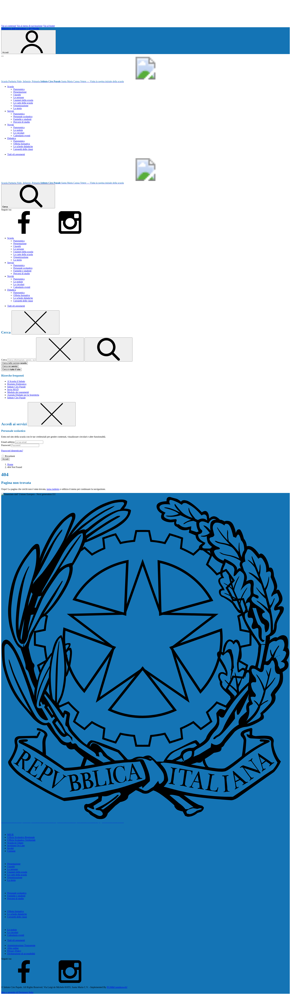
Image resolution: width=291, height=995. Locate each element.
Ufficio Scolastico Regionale (21, 837)
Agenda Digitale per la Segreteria (23, 395)
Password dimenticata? (12, 450)
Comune (11, 851)
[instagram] (70, 233)
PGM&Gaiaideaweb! (117, 987)
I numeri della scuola (23, 100)
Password (5, 445)
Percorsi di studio (21, 122)
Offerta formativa (21, 143)
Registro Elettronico (16, 384)
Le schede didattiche (23, 146)
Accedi (5, 459)
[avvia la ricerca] (108, 349)
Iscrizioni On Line (16, 845)
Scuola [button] (10, 86)
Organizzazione (20, 105)
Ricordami (10, 456)
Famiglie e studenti (22, 119)
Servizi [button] (10, 111)
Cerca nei (10, 366)
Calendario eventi (21, 135)
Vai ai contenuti (8, 26)
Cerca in (11, 369)
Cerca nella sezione (14, 363)
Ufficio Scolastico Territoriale (21, 840)
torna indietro (53, 489)
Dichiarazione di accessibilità (21, 953)
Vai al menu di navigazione (30, 26)
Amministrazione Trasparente (21, 945)
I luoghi (17, 94)
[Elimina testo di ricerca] (60, 349)
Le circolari (18, 133)
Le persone (18, 97)
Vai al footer (49, 26)
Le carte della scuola (23, 103)
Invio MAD (13, 389)
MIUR (10, 834)
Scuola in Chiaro (15, 842)
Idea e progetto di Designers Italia (17, 992)
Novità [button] (10, 124)
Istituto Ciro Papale (16, 386)
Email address (8, 442)
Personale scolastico (22, 116)
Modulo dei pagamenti (18, 392)
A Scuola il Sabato (16, 381)
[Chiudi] (35, 322)
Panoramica (19, 89)
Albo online (13, 948)
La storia (17, 108)
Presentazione (20, 92)
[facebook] (24, 233)
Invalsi (10, 848)
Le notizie (18, 130)
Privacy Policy (14, 951)
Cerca (4, 360)
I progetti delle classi (23, 149)
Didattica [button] (11, 138)
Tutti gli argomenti (16, 154)
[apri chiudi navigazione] (2, 56)
